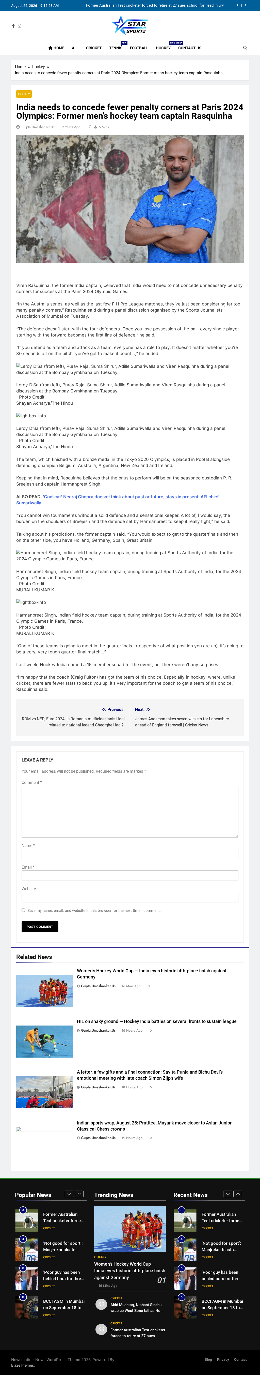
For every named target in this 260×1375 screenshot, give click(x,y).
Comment (32, 782)
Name (28, 845)
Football (139, 48)
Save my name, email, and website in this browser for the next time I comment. (94, 910)
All (75, 48)
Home (58, 48)
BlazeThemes (22, 1365)
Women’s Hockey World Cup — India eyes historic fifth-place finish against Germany (129, 1271)
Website (29, 888)
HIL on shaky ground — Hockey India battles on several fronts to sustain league (157, 1021)
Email (28, 867)
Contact (240, 1359)
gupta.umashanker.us (38, 126)
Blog (208, 1359)
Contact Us (189, 48)
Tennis (117, 45)
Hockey (165, 45)
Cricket (94, 48)
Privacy (223, 1359)
